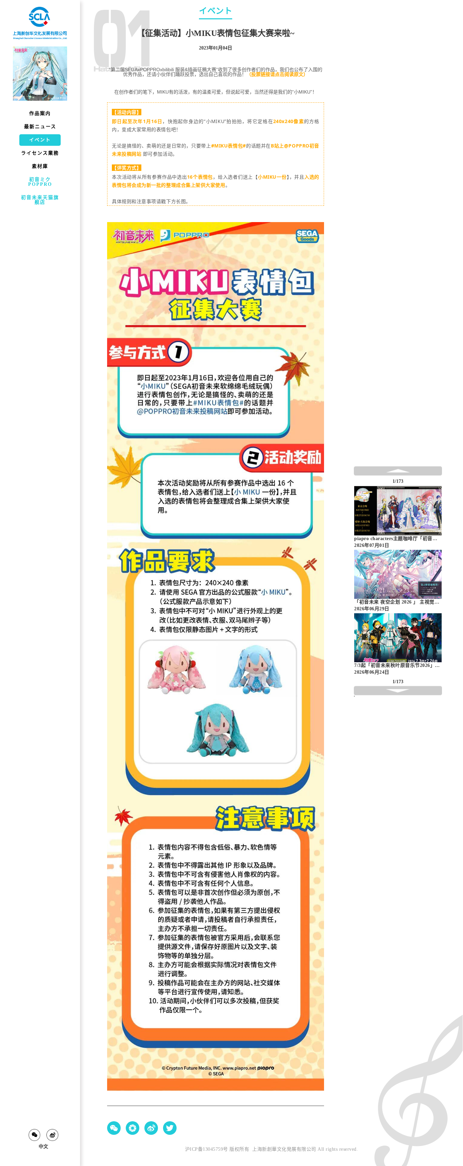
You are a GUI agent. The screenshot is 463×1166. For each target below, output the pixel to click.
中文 (43, 1146)
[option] (398, 517)
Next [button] (438, 580)
